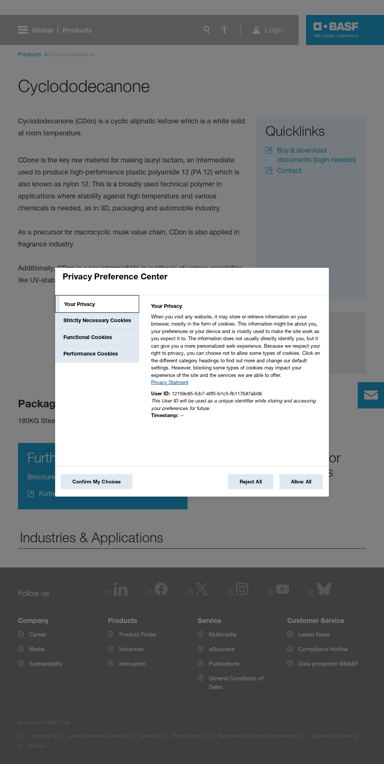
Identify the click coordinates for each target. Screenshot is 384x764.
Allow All (301, 482)
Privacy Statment (169, 382)
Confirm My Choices (96, 482)
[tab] (97, 304)
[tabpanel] (236, 363)
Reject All (251, 482)
